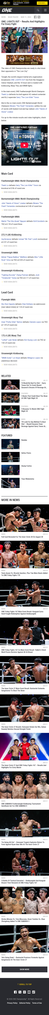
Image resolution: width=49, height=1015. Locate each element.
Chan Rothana (27, 304)
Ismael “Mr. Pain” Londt (28, 239)
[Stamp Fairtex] (10, 470)
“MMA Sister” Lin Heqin (10, 358)
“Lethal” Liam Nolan (9, 340)
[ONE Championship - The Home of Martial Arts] (6, 10)
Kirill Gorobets (39, 221)
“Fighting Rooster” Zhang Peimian (14, 275)
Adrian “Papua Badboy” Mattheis (14, 257)
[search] (38, 10)
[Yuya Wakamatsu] (10, 483)
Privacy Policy (12, 1003)
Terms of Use (37, 1003)
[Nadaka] (10, 444)
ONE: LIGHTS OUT (18, 80)
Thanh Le (5, 94)
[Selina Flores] (10, 457)
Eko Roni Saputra (8, 304)
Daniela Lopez (35, 322)
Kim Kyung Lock (30, 340)
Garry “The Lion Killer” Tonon (27, 97)
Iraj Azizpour (6, 239)
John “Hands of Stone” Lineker (13, 203)
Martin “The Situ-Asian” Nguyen (13, 221)
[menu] (45, 10)
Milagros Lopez (33, 358)
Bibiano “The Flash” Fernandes (22, 106)
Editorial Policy (24, 1003)
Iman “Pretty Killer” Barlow (11, 322)
